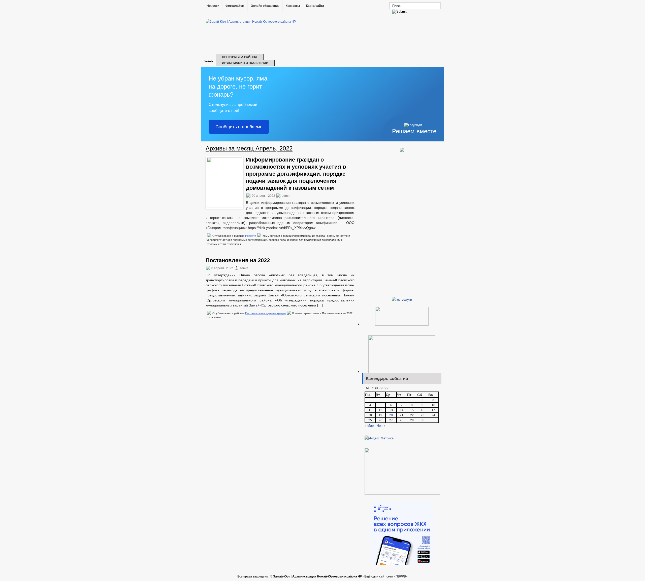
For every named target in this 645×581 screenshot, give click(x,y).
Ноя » (381, 425)
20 (391, 415)
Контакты (293, 6)
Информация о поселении (245, 62)
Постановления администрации (265, 313)
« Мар (369, 425)
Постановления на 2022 (238, 260)
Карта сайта (315, 6)
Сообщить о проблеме (239, 126)
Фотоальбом (234, 6)
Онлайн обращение (265, 6)
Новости (213, 6)
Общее (208, 60)
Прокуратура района (239, 57)
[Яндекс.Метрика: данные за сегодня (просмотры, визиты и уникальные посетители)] (379, 438)
